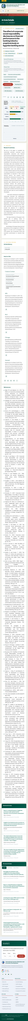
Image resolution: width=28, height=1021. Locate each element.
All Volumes (4, 997)
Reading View (18, 84)
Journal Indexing (19, 981)
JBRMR (17, 1002)
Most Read (9, 867)
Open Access (5, 984)
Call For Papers (19, 984)
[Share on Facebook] (11, 97)
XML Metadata (8, 90)
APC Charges (5, 986)
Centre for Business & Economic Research (20, 1005)
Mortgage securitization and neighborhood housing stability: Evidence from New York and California (13, 873)
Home (3, 22)
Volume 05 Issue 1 (20, 28)
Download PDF (7, 84)
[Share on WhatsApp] (17, 97)
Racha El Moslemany (7, 48)
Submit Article (20, 10)
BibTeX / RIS (17, 87)
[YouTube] (8, 974)
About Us (4, 981)
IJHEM (17, 999)
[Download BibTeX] (8, 381)
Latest (4, 867)
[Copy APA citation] (6, 309)
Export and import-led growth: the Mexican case (12, 910)
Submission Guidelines (20, 988)
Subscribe (21, 956)
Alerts (14, 953)
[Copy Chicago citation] (6, 355)
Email (9, 953)
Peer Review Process (6, 1008)
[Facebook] (3, 974)
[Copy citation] (5, 381)
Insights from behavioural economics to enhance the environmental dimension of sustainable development (14, 824)
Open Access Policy (6, 1006)
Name (4, 953)
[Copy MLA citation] (6, 332)
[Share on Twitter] (20, 97)
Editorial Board (5, 988)
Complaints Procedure (20, 990)
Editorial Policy (5, 990)
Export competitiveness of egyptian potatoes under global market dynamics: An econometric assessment (14, 812)
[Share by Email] (23, 97)
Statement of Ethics (6, 1004)
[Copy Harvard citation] (6, 376)
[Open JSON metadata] (17, 381)
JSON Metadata (19, 90)
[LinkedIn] (11, 974)
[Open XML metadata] (14, 381)
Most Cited (16, 867)
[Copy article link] (8, 97)
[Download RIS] (11, 381)
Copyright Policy (19, 986)
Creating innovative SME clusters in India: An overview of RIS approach (13, 898)
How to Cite (7, 87)
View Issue (7, 94)
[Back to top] (24, 1018)
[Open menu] (3, 10)
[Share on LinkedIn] (14, 97)
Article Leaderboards (6, 999)
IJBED (17, 997)
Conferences (5, 1002)
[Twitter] (5, 974)
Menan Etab (16, 48)
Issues (6, 22)
